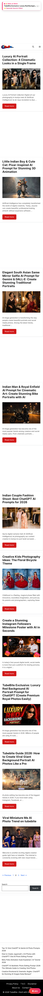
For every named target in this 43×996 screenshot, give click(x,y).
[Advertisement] (21, 21)
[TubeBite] (7, 46)
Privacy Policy (12, 984)
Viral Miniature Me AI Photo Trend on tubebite (19, 819)
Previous (6, 875)
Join (36, 991)
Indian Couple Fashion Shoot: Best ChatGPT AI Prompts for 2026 (19, 499)
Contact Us (27, 988)
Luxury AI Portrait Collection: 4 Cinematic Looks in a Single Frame (19, 60)
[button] (33, 46)
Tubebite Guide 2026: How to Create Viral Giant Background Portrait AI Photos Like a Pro (21, 758)
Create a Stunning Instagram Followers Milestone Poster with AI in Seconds (21, 625)
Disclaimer (32, 984)
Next (24, 875)
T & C (23, 984)
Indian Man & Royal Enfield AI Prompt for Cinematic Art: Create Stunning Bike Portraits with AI (21, 392)
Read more (9, 106)
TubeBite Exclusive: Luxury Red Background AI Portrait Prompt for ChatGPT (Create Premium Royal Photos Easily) (21, 692)
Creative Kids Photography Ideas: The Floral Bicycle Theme (21, 560)
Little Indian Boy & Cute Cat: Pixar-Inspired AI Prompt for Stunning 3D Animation (19, 166)
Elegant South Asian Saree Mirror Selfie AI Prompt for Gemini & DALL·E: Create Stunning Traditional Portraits (21, 279)
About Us (16, 988)
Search (4, 884)
